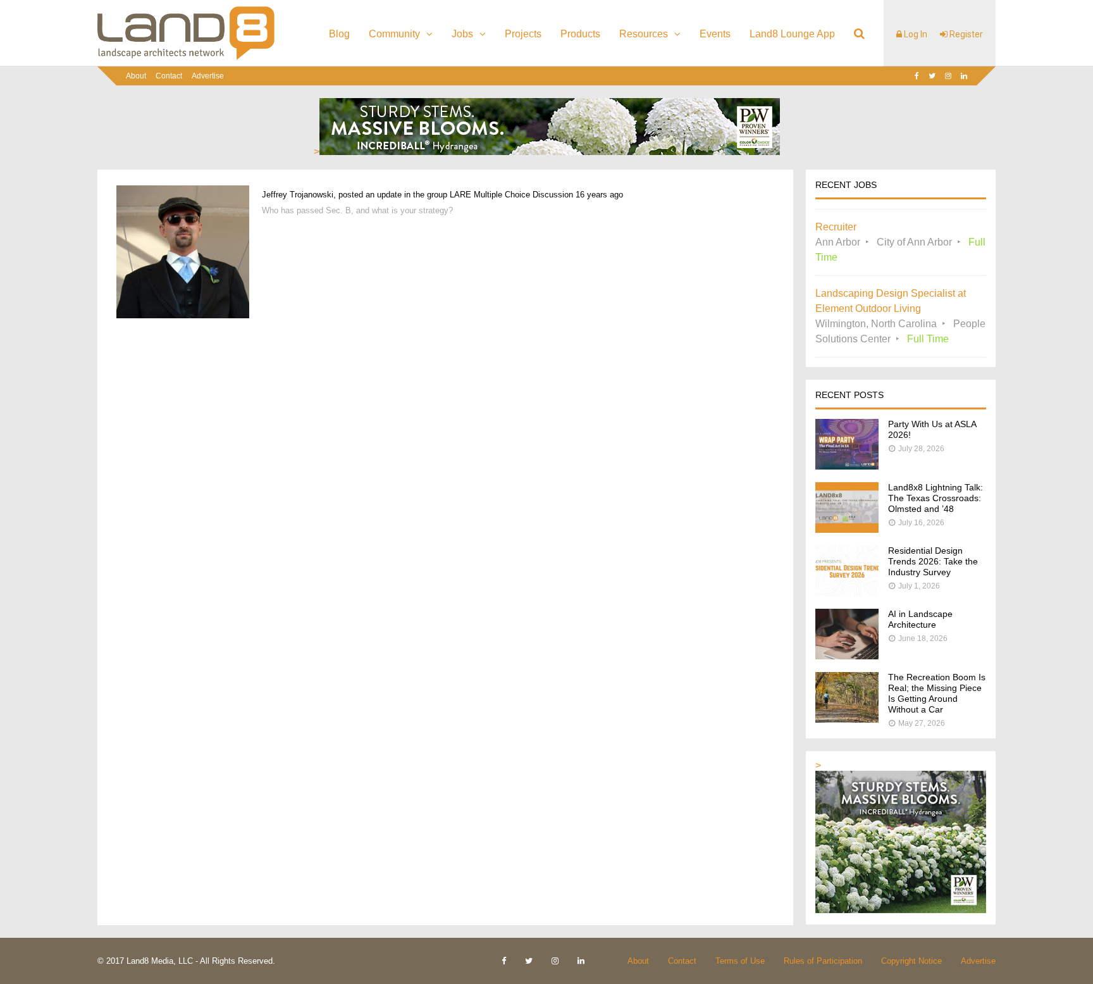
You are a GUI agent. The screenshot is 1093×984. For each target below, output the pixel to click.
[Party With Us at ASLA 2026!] (847, 466)
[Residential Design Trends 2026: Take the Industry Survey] (847, 592)
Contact (169, 76)
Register (965, 34)
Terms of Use (740, 961)
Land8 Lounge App (792, 33)
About (136, 76)
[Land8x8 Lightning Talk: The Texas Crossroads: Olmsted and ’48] (847, 529)
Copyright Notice (911, 961)
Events (715, 33)
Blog (339, 33)
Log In (914, 34)
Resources (643, 33)
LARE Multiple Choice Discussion (511, 194)
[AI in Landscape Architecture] (847, 656)
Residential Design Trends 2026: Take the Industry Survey (933, 561)
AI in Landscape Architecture (920, 619)
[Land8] (186, 57)
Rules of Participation (823, 961)
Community (394, 33)
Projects (523, 33)
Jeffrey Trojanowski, (299, 194)
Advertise (208, 76)
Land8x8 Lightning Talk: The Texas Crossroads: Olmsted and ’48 (935, 498)
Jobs (462, 33)
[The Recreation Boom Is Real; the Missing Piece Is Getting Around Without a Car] (847, 719)
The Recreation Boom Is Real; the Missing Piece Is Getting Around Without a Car (936, 693)
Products (580, 33)
